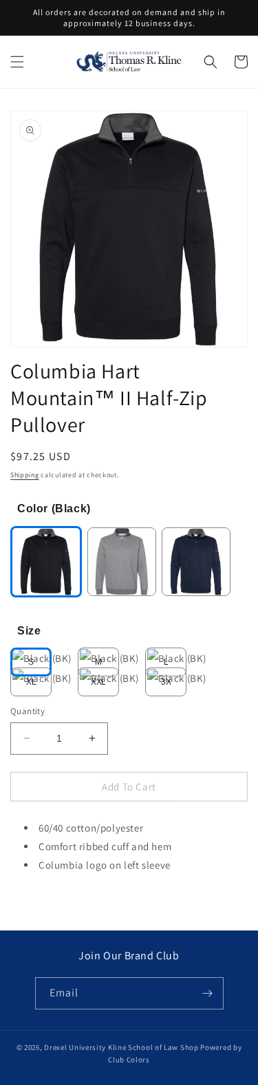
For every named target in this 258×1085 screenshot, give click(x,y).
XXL (98, 682)
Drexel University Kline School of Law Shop (121, 1047)
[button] (17, 62)
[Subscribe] (208, 993)
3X (166, 682)
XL (31, 682)
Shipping (24, 474)
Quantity (27, 711)
